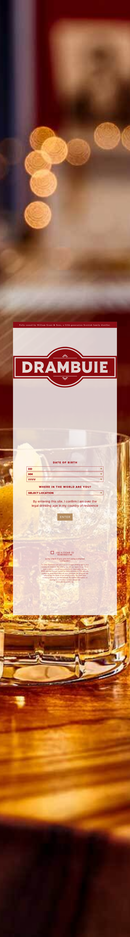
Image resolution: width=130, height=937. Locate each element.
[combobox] (65, 468)
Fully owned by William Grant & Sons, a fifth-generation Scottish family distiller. (65, 325)
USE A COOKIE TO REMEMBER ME (65, 554)
